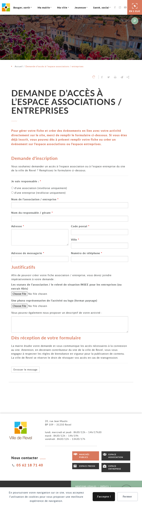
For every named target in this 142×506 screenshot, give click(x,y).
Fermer (127, 496)
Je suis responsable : (26, 181)
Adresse (17, 226)
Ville (75, 239)
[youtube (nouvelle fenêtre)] (125, 7)
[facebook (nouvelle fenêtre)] (115, 7)
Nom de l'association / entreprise (35, 199)
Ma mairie (44, 7)
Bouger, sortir (21, 7)
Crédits (104, 486)
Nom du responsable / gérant (32, 213)
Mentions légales (85, 486)
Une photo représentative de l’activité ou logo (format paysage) (54, 300)
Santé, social (101, 7)
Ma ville (62, 7)
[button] (121, 77)
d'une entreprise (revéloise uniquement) (40, 192)
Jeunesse (80, 7)
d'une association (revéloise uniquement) (40, 188)
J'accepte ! (104, 496)
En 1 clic (134, 11)
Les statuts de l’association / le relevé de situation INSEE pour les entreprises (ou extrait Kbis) (66, 286)
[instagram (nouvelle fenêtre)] (120, 7)
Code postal (80, 226)
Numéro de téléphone (86, 253)
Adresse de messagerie (27, 253)
